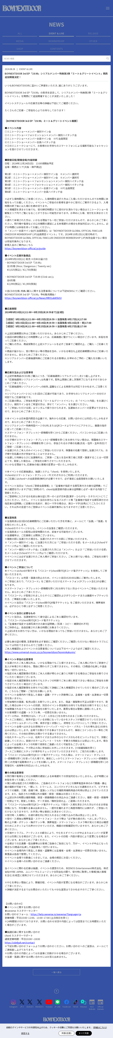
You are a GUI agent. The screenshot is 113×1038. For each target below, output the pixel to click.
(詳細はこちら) (100, 1027)
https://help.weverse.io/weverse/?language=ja (56, 914)
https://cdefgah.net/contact (20, 942)
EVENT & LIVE (56, 33)
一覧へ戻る (56, 972)
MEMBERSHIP (56, 41)
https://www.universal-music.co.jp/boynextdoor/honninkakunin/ (40, 652)
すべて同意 (84, 1033)
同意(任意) (66, 1033)
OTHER (93, 41)
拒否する (25, 1033)
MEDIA (20, 41)
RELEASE (93, 33)
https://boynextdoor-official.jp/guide (25, 248)
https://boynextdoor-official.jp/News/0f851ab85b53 (33, 298)
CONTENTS (56, 48)
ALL (20, 33)
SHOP (19, 48)
